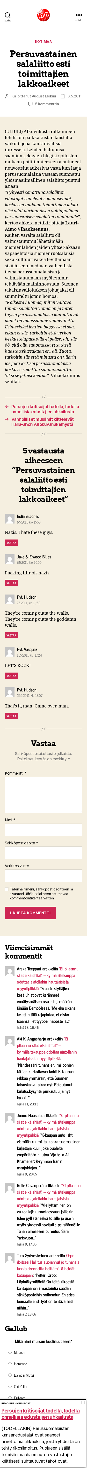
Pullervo (20, 1398)
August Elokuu (44, 96)
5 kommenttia (47, 104)
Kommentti (16, 773)
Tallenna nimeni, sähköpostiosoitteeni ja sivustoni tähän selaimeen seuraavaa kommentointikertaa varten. (41, 894)
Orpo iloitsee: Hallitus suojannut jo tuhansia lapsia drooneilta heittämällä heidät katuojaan (48, 1265)
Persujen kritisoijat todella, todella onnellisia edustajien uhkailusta (40, 1414)
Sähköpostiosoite (21, 843)
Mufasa (19, 1352)
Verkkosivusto (17, 866)
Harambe (20, 1363)
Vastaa (11, 542)
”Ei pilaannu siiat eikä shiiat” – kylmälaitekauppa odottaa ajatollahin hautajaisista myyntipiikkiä (48, 978)
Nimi (10, 820)
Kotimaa (43, 42)
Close (83, 1402)
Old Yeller (20, 1386)
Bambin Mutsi (24, 1375)
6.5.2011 (74, 96)
